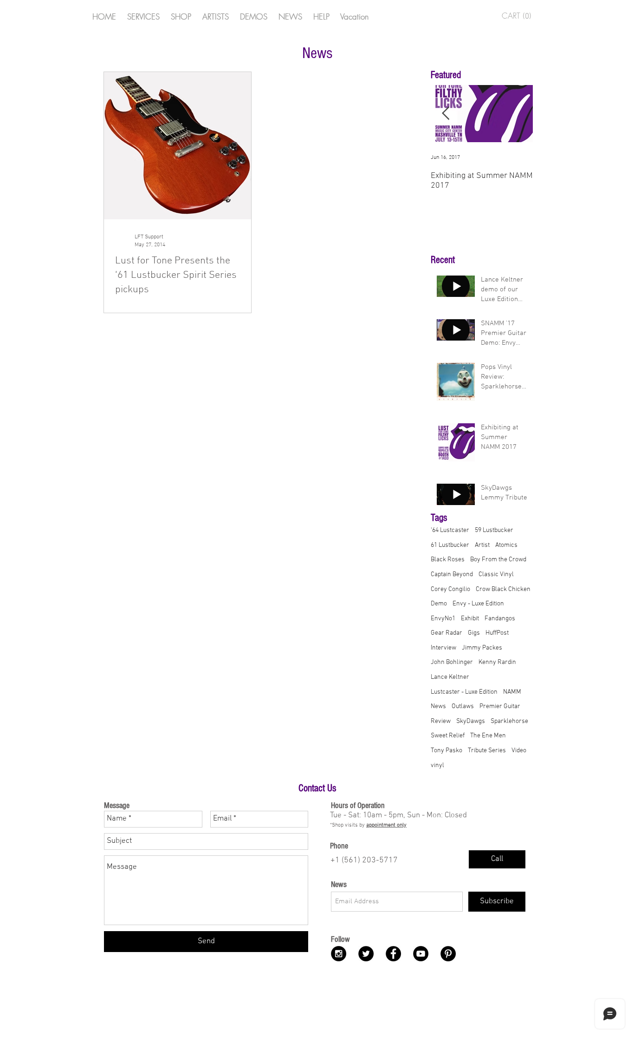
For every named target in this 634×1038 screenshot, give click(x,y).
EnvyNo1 (443, 619)
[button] (519, 15)
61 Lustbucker (450, 545)
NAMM (512, 692)
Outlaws (463, 706)
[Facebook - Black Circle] (393, 953)
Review (441, 721)
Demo (439, 604)
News (438, 706)
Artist (482, 545)
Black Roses (448, 560)
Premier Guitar (499, 706)
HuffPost (497, 633)
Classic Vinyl (496, 574)
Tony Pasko (446, 751)
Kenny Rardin (497, 662)
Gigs (474, 633)
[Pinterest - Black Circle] (448, 953)
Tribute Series (487, 751)
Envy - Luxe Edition (478, 604)
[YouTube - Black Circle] (420, 953)
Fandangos (500, 619)
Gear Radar (446, 633)
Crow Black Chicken (503, 589)
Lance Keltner (450, 677)
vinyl (437, 765)
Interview (443, 648)
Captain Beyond (452, 574)
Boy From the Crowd (498, 560)
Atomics (506, 545)
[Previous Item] (445, 113)
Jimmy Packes (482, 648)
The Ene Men (488, 736)
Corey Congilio (450, 589)
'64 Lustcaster (450, 530)
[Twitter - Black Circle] (366, 953)
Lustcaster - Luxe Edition (464, 692)
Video (518, 751)
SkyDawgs (470, 721)
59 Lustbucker (494, 530)
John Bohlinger (452, 662)
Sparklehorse (509, 721)
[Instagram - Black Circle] (338, 953)
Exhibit (470, 619)
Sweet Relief (448, 736)
